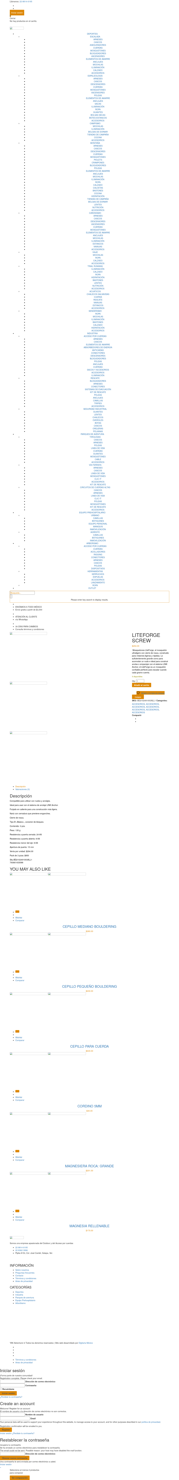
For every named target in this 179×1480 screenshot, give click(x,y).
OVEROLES (98, 420)
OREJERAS (98, 428)
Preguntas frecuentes (24, 1272)
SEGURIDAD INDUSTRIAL (95, 408)
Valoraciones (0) (22, 789)
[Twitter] (138, 721)
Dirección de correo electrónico (40, 1381)
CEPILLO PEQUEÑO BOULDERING (89, 986)
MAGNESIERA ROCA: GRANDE (89, 1165)
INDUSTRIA (92, 333)
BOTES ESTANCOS (98, 117)
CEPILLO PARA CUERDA (89, 1046)
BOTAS (98, 422)
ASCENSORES (98, 56)
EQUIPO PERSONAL (98, 523)
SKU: (134, 700)
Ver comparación (20, 1477)
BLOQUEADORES (98, 53)
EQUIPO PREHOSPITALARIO (92, 512)
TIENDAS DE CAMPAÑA (98, 134)
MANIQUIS (98, 526)
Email (33, 1418)
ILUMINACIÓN (97, 67)
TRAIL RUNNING (95, 266)
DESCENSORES (98, 84)
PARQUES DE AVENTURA (92, 434)
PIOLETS (98, 159)
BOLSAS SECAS (98, 115)
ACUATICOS (95, 291)
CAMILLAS (98, 400)
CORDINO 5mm (89, 1105)
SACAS (98, 103)
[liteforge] (28, 756)
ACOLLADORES (98, 551)
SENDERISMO (95, 310)
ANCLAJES (98, 61)
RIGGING (98, 554)
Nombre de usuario (34, 1414)
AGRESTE (95, 532)
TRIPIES (98, 403)
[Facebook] (138, 718)
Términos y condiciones (25, 1278)
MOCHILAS (98, 64)
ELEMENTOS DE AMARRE (98, 59)
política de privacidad (151, 1422)
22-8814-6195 (26, 1)
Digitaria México (86, 1342)
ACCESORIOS (97, 73)
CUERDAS (98, 47)
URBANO (95, 515)
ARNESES (98, 39)
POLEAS (98, 95)
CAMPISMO (95, 123)
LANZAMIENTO (98, 582)
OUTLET (92, 588)
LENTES (98, 204)
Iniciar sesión (17, 12)
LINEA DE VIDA (98, 448)
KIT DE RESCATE (98, 392)
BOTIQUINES (98, 520)
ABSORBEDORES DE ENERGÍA (98, 347)
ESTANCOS (98, 243)
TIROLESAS (95, 436)
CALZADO (98, 70)
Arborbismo (20, 1303)
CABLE (98, 459)
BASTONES (98, 190)
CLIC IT (98, 478)
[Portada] (28, 706)
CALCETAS (98, 187)
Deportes (19, 1291)
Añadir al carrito (141, 685)
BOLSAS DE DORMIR (98, 131)
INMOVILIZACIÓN (98, 529)
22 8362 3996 (21, 1250)
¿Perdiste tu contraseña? (11, 1396)
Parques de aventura (24, 1297)
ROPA (98, 109)
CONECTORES (98, 352)
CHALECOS (98, 417)
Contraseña (30, 1385)
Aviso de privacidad (24, 1281)
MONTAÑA (95, 143)
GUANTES (98, 112)
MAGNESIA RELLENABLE (89, 1225)
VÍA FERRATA (95, 464)
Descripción (20, 786)
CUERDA (98, 296)
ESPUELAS (98, 576)
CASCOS (98, 42)
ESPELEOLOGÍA (95, 75)
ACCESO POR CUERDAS (95, 336)
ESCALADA (95, 36)
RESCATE (97, 299)
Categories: (161, 700)
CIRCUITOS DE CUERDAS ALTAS (95, 487)
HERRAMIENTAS (95, 571)
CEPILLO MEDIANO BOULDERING (89, 926)
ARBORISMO (92, 543)
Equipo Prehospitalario (25, 1300)
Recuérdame (8, 1389)
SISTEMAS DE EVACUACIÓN (98, 389)
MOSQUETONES (98, 50)
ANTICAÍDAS (98, 350)
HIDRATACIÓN (97, 196)
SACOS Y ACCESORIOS (98, 369)
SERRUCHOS (98, 574)
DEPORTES (92, 33)
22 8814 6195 (21, 1247)
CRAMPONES (98, 162)
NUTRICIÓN (97, 207)
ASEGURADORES (98, 45)
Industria (19, 1294)
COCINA (98, 137)
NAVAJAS (98, 246)
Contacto (19, 1275)
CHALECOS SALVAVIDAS (98, 294)
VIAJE (95, 252)
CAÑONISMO (95, 213)
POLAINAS (98, 431)
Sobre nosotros (22, 1269)
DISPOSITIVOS (98, 568)
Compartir (136, 715)
